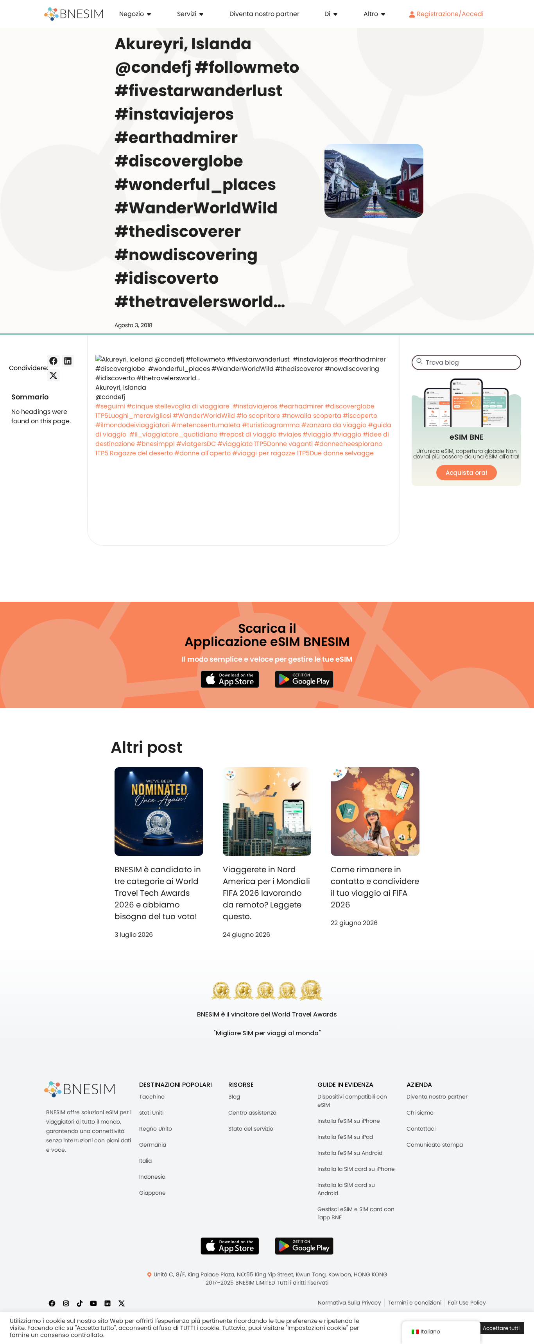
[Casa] (73, 14)
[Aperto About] (335, 14)
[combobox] (466, 362)
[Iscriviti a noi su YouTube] (93, 1303)
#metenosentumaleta (205, 425)
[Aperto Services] (201, 14)
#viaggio (317, 434)
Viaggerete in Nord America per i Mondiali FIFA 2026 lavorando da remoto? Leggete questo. (266, 893)
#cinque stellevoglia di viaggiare (178, 406)
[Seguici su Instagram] (66, 1303)
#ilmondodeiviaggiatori (132, 425)
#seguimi (110, 406)
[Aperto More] (383, 14)
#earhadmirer (301, 406)
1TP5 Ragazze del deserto (134, 453)
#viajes (289, 434)
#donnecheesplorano (348, 443)
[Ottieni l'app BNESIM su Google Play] (304, 1246)
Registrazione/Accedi (449, 13)
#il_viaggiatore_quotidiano (173, 434)
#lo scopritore (258, 415)
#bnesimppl (155, 443)
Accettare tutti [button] (501, 1328)
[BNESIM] (79, 1089)
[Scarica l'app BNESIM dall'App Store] (230, 679)
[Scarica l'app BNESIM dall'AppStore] (230, 1246)
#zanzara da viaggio (333, 425)
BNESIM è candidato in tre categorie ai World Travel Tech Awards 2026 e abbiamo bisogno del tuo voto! (158, 893)
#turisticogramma (271, 425)
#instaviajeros (255, 406)
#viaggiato (235, 443)
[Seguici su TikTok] (79, 1303)
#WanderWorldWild (204, 415)
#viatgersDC (196, 443)
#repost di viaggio (247, 434)
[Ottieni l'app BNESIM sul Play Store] (304, 679)
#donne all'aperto (202, 453)
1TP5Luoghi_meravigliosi (133, 415)
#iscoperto (360, 415)
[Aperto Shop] (149, 14)
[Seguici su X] (121, 1303)
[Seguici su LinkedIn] (107, 1303)
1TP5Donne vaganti (283, 443)
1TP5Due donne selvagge (335, 453)
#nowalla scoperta (311, 415)
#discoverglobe (350, 406)
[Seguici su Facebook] (52, 1303)
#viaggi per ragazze (263, 453)
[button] (53, 361)
